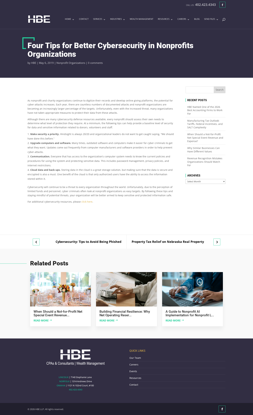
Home (68, 19)
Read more (41, 320)
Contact (84, 19)
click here (86, 201)
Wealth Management (141, 19)
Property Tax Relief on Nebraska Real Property (168, 242)
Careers (181, 19)
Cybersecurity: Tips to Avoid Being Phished (88, 242)
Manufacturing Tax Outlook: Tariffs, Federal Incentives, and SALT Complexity (205, 124)
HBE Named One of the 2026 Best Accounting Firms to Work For (204, 110)
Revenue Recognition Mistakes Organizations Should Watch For (204, 162)
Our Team (135, 357)
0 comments (95, 62)
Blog (197, 19)
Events (133, 371)
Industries (116, 19)
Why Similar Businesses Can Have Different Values (203, 149)
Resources (164, 19)
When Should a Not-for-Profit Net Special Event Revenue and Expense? (205, 138)
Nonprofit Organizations (70, 62)
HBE (33, 62)
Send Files (209, 19)
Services (97, 19)
